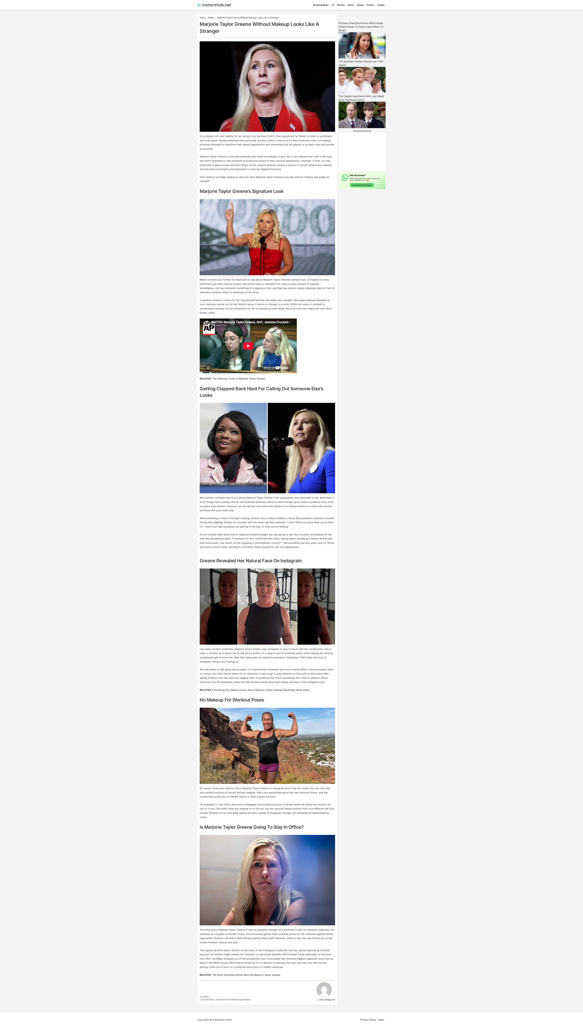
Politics (371, 5)
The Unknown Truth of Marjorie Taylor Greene (238, 378)
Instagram (251, 804)
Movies (341, 5)
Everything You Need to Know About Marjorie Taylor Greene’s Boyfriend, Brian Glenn (260, 689)
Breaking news (321, 5)
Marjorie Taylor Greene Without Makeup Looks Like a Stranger (248, 17)
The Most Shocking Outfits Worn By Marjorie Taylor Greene (246, 974)
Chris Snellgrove (327, 999)
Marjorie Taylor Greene (240, 999)
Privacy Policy (368, 1019)
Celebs (381, 5)
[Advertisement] (362, 152)
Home (202, 17)
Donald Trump (208, 999)
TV (332, 5)
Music (351, 5)
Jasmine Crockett (222, 999)
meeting (218, 522)
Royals (360, 5)
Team (381, 1019)
